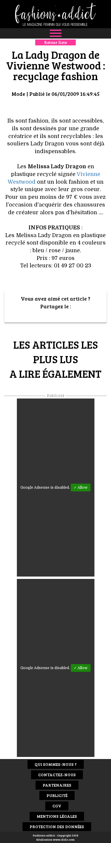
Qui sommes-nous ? (56, 764)
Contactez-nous (57, 774)
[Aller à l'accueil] (55, 14)
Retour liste (55, 42)
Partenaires (57, 785)
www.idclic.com (64, 839)
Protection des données (57, 826)
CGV (56, 806)
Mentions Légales (57, 816)
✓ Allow (81, 487)
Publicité (56, 795)
